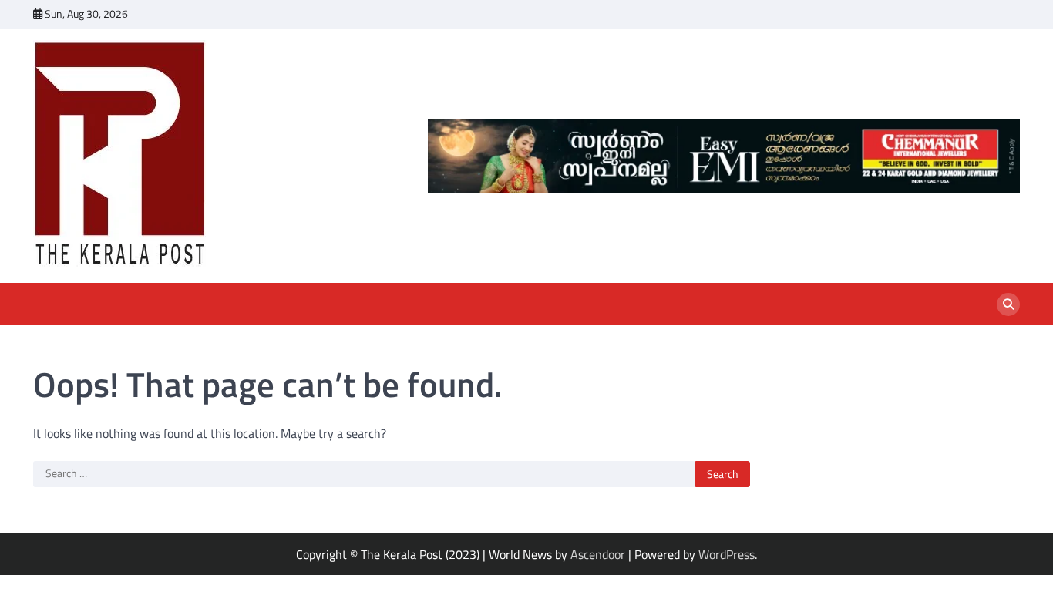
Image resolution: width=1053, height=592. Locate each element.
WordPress (726, 554)
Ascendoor (597, 554)
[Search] (1008, 304)
